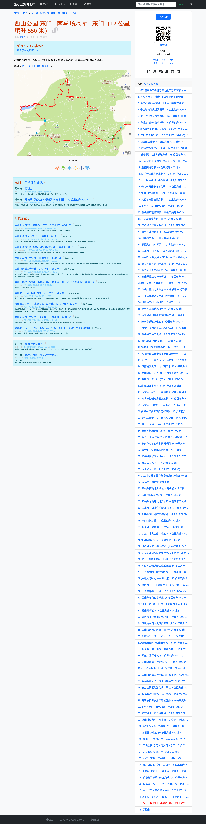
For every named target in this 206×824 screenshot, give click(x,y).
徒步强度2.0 (49, 202)
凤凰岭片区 (42, 331)
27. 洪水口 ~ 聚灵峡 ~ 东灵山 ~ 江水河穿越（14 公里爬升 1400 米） (163, 257)
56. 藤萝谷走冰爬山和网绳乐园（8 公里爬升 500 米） (163, 443)
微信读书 (30, 347)
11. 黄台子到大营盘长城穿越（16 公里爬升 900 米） (163, 154)
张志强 (163, 45)
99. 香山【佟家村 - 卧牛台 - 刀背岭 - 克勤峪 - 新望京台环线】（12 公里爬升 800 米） (163, 719)
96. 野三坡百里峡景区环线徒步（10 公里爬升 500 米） (163, 700)
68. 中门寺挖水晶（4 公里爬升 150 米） (159, 520)
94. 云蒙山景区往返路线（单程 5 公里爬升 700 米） (163, 687)
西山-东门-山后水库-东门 (36, 65)
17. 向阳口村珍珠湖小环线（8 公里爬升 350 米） (163, 193)
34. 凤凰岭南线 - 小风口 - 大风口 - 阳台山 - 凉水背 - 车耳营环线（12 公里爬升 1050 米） (163, 302)
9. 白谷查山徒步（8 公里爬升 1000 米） (160, 141)
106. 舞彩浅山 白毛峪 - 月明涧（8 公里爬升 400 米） (163, 764)
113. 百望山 (144, 809)
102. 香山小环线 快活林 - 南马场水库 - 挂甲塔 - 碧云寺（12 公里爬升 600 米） (163, 738)
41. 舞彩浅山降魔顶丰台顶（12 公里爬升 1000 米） (163, 347)
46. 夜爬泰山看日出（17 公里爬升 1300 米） (162, 379)
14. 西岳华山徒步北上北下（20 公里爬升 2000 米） (163, 173)
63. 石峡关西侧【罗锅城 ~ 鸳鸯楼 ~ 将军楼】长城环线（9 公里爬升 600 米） (163, 488)
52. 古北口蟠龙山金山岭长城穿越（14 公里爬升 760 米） (163, 417)
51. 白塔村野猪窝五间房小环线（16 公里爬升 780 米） (163, 411)
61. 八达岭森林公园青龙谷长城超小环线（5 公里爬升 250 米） (163, 475)
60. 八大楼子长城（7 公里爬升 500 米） (159, 469)
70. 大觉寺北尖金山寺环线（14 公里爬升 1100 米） (163, 533)
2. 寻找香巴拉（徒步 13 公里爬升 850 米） (161, 96)
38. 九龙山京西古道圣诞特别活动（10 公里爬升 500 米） (163, 327)
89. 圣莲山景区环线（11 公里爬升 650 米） (161, 655)
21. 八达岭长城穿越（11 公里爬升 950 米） (161, 218)
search (182, 4)
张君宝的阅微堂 (24, 4)
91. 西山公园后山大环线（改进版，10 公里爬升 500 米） (163, 668)
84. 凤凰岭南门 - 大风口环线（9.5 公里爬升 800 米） (163, 623)
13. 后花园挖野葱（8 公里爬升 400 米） (159, 167)
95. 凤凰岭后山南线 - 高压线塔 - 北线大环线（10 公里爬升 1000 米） (163, 693)
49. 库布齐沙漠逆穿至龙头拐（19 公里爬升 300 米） (163, 398)
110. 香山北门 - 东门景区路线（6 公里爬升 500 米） (163, 790)
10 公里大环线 (31, 274)
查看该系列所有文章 (28, 50)
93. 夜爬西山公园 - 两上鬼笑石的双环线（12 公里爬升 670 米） (163, 681)
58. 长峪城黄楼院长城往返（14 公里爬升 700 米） (163, 456)
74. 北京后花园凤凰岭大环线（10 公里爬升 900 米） (163, 559)
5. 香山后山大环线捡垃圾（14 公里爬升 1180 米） (163, 115)
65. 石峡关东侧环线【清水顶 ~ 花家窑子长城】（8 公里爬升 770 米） (163, 501)
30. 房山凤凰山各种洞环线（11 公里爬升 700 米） (163, 276)
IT (24, 347)
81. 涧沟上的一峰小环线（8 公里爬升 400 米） (163, 604)
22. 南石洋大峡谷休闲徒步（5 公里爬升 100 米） (163, 225)
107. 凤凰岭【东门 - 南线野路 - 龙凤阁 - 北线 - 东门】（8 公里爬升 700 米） (163, 771)
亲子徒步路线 (33, 182)
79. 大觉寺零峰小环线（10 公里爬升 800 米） (162, 591)
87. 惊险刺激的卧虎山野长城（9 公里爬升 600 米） (163, 642)
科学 (46, 4)
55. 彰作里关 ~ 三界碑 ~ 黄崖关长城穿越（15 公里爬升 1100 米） (163, 437)
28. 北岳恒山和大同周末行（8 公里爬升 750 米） (163, 263)
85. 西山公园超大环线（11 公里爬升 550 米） (162, 629)
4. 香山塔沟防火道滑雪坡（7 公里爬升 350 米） (163, 109)
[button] (149, 72)
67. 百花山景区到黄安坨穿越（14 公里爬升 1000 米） (163, 514)
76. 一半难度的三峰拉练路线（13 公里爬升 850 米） (163, 571)
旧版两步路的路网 (24, 252)
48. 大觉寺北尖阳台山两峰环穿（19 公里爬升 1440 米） (163, 392)
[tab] (163, 17)
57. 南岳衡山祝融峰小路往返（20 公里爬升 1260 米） (163, 449)
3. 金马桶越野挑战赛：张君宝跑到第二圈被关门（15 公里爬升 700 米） (163, 103)
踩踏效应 (33, 358)
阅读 (34, 347)
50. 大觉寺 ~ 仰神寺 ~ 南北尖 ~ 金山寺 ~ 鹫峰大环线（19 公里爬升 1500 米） (163, 404)
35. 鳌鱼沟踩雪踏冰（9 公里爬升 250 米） (161, 308)
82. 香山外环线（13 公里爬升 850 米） (159, 610)
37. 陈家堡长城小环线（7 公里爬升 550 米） (162, 321)
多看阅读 (52, 347)
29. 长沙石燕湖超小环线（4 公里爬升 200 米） (163, 270)
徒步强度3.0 (42, 307)
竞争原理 (40, 358)
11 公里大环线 (31, 322)
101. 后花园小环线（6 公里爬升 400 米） (160, 732)
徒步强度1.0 (49, 228)
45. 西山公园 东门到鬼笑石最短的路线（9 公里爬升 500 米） (163, 372)
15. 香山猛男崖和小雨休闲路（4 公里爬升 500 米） (163, 180)
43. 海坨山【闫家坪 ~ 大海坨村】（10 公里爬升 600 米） (163, 360)
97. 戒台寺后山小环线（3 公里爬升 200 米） (162, 706)
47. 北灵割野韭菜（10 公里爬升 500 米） (160, 385)
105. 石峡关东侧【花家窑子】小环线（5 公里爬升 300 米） (163, 758)
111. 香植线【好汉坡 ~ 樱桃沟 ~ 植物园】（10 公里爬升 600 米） (163, 796)
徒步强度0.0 (48, 192)
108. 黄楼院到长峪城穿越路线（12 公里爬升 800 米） (163, 777)
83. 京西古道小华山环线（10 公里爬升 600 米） (163, 616)
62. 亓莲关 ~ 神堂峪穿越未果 (153, 482)
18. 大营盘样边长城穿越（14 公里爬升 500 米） (163, 199)
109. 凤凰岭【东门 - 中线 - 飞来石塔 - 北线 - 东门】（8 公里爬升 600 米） (163, 783)
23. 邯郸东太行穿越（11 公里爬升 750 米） (161, 231)
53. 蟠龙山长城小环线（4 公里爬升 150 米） (162, 424)
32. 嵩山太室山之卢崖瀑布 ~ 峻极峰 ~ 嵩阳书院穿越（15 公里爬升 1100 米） (163, 289)
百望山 (40, 192)
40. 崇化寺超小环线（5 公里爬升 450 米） (161, 340)
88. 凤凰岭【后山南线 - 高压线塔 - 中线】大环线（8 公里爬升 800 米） (163, 648)
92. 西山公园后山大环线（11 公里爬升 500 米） (163, 674)
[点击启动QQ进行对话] (167, 72)
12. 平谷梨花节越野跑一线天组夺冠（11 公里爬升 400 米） (163, 160)
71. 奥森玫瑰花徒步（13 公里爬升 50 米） (160, 539)
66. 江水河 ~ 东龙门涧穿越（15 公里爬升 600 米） (163, 507)
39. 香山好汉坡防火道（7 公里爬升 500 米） (162, 334)
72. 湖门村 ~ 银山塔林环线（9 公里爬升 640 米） (163, 546)
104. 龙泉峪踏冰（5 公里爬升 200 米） (159, 751)
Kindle (46, 347)
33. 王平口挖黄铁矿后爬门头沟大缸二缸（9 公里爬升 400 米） (163, 295)
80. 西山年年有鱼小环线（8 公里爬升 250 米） (163, 597)
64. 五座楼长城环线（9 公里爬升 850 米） (161, 494)
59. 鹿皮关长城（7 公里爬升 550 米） (158, 462)
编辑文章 (94, 819)
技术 (60, 4)
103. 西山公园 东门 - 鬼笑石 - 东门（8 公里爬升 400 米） (163, 745)
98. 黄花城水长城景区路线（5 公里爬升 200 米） (163, 713)
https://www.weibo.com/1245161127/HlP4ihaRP (35, 362)
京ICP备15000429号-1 (72, 819)
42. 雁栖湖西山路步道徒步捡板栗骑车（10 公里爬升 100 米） (163, 353)
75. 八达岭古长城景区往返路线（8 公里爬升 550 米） (163, 565)
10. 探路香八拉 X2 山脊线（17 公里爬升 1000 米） (163, 148)
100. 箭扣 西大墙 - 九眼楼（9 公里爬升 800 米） (163, 726)
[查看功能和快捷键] (191, 4)
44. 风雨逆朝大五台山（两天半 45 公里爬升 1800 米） (163, 366)
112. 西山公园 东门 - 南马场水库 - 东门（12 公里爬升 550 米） (163, 803)
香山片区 (41, 202)
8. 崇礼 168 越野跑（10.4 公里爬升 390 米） (162, 135)
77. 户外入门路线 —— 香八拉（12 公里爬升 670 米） (163, 578)
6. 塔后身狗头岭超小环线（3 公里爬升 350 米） (163, 122)
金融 (75, 4)
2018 (52, 819)
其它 (89, 4)
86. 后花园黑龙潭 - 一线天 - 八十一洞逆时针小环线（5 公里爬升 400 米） (163, 636)
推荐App (40, 347)
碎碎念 (26, 358)
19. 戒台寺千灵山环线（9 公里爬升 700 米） (162, 205)
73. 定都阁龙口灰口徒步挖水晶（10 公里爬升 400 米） (163, 552)
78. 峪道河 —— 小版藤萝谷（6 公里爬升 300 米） (163, 584)
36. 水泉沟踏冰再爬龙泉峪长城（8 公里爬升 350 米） (163, 314)
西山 (55, 228)
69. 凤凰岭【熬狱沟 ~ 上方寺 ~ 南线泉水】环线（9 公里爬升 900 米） (163, 526)
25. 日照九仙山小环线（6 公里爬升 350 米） (162, 244)
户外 (25, 192)
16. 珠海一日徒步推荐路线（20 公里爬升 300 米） (163, 186)
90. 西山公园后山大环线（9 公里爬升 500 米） (163, 661)
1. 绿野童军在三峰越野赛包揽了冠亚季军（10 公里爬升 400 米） (163, 90)
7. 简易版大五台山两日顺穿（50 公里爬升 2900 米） (163, 128)
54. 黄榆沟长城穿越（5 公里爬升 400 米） (161, 430)
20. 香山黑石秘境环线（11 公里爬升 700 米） (162, 212)
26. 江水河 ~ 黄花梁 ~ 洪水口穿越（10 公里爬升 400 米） (163, 250)
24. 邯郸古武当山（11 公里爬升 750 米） (160, 237)
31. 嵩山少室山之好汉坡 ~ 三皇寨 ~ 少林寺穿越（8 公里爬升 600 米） (163, 282)
